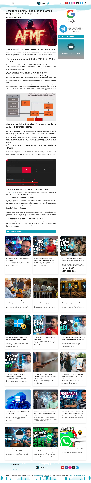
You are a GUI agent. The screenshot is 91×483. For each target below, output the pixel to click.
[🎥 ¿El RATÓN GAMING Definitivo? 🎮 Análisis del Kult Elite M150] (18, 246)
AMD (13, 192)
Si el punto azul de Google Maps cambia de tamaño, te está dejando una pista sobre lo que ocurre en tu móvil (72, 376)
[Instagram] (73, 3)
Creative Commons (38, 475)
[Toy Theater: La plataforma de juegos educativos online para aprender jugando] (45, 246)
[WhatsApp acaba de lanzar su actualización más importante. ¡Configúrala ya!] (45, 437)
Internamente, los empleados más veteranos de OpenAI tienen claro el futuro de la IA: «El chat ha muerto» (45, 413)
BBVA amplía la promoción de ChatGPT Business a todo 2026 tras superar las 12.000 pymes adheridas (45, 376)
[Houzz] (85, 3)
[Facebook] (70, 3)
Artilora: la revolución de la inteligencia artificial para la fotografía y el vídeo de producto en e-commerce (73, 339)
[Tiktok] (77, 3)
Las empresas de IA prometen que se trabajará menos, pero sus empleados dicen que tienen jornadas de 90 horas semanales (17, 301)
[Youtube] (66, 3)
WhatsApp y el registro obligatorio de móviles (72, 449)
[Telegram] (81, 3)
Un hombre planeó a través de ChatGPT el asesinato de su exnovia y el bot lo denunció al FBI (72, 260)
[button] (13, 3)
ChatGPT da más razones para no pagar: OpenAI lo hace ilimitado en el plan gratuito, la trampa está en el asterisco (72, 301)
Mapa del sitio (15, 467)
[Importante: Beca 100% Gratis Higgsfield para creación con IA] (45, 325)
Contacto (15, 469)
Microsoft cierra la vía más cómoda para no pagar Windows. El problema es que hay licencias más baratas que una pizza (16, 339)
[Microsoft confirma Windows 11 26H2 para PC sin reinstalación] (18, 400)
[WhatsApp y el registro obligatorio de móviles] (73, 437)
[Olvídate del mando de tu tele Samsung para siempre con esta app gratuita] (18, 362)
